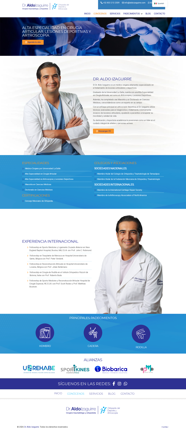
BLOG (148, 13)
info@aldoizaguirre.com (135, 3)
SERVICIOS (115, 13)
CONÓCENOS (100, 13)
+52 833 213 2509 (111, 3)
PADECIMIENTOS (131, 13)
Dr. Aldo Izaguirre (31, 427)
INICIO (87, 13)
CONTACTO (159, 13)
